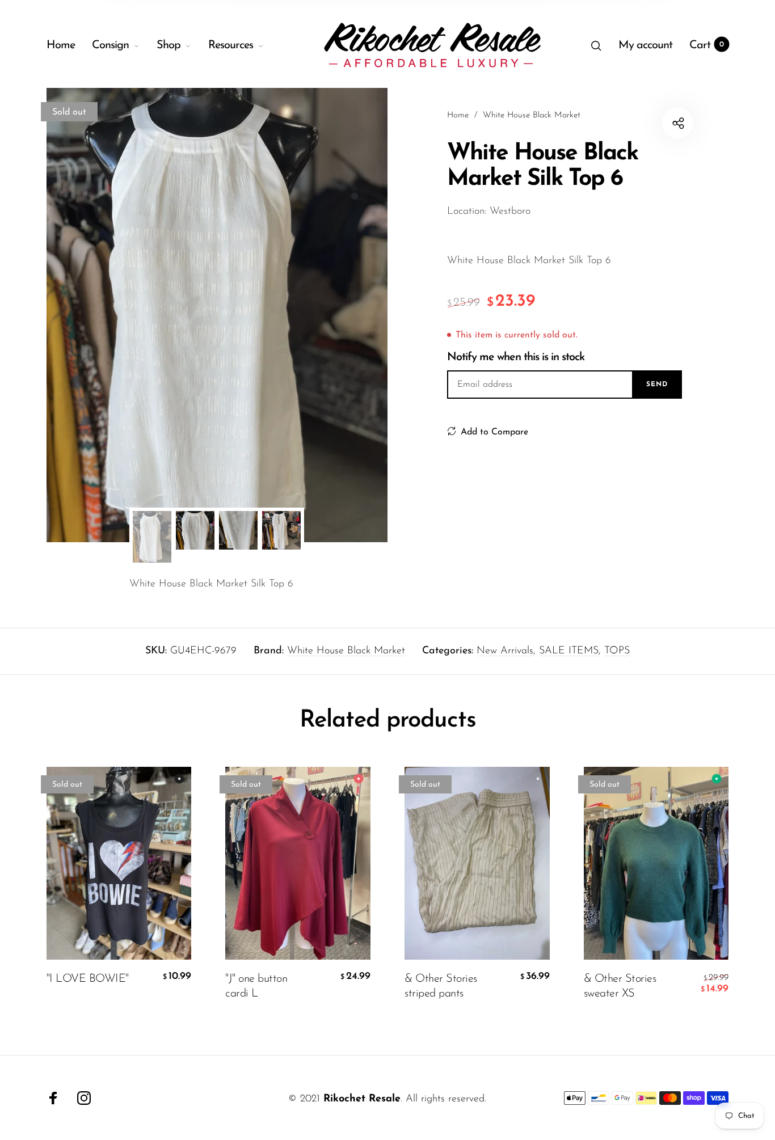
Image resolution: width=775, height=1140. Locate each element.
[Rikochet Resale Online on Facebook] (53, 1098)
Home (61, 45)
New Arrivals (505, 651)
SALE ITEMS (569, 651)
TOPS (617, 651)
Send (657, 384)
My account (645, 45)
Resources (230, 45)
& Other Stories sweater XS (620, 986)
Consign (110, 45)
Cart (706, 45)
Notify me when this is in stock (515, 357)
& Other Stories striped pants (441, 986)
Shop (168, 45)
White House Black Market (346, 651)
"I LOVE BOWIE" (88, 978)
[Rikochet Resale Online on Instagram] (84, 1098)
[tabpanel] (217, 315)
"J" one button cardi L (256, 986)
